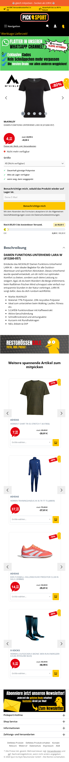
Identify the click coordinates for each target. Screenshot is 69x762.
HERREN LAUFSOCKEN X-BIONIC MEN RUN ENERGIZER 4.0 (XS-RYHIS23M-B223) (34, 655)
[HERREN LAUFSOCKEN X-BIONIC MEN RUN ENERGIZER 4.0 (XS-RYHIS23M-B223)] (35, 628)
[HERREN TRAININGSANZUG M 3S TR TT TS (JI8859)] (35, 474)
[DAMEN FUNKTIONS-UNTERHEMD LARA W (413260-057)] (34, 98)
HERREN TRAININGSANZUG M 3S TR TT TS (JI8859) (32, 501)
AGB (58, 745)
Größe (7, 157)
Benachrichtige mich (34, 205)
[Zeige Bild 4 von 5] (40, 113)
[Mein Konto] (55, 26)
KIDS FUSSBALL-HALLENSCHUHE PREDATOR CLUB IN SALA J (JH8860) (34, 578)
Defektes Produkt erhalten (38, 742)
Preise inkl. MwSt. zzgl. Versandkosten (20, 146)
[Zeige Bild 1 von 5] (23, 113)
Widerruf (23, 745)
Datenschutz (35, 745)
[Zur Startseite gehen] (34, 17)
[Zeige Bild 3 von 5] (34, 113)
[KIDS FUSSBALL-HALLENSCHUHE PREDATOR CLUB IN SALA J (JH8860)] (35, 551)
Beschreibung (15, 247)
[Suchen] (47, 26)
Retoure (13, 745)
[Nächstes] (2, 53)
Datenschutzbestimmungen (47, 214)
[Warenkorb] (63, 26)
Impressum (48, 745)
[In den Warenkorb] (56, 442)
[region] (34, 53)
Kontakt (55, 742)
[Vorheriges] (6, 98)
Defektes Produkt (15, 742)
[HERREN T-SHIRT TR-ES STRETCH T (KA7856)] (35, 397)
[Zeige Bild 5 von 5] (45, 113)
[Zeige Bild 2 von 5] (28, 113)
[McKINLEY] (34, 81)
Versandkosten (54, 751)
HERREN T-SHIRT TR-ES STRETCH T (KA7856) (30, 424)
